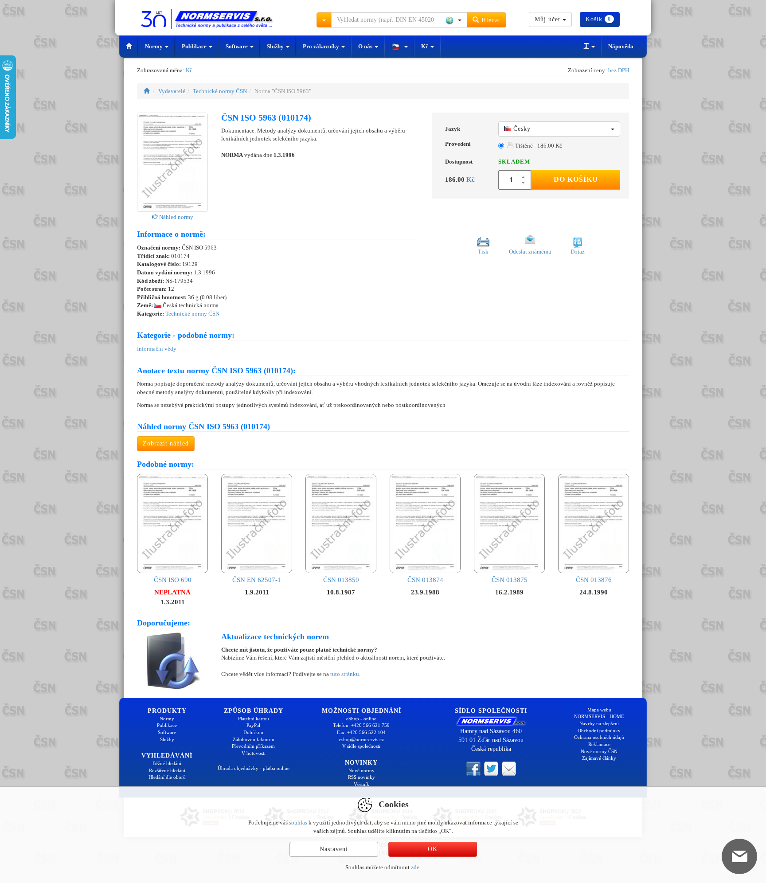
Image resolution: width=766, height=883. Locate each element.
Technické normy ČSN (220, 91)
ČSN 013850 (341, 579)
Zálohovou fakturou (253, 739)
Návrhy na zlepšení (599, 723)
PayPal (253, 725)
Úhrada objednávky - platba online (253, 768)
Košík (598, 19)
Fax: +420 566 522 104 (361, 732)
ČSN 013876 (594, 579)
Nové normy (361, 770)
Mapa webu (599, 709)
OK (433, 849)
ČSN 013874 (425, 579)
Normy (154, 46)
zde (415, 867)
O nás (366, 46)
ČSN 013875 (510, 579)
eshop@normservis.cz (361, 739)
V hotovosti (254, 753)
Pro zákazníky (321, 46)
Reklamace (599, 744)
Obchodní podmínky (599, 730)
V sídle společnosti (361, 746)
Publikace (195, 46)
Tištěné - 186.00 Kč (538, 145)
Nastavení (334, 849)
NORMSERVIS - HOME (599, 716)
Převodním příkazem (253, 746)
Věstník (361, 784)
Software (237, 46)
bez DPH (618, 70)
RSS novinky (361, 777)
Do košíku (576, 179)
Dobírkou (253, 732)
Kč (425, 46)
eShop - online (361, 718)
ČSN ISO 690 (173, 579)
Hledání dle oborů (167, 777)
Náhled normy (175, 217)
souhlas (298, 822)
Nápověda (620, 46)
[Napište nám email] (509, 768)
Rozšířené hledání (167, 770)
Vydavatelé (171, 91)
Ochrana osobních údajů (599, 737)
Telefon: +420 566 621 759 (361, 725)
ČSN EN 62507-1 (256, 579)
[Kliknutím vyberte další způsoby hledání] (324, 19)
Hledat (489, 20)
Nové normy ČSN (599, 751)
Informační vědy (156, 348)
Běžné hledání (166, 763)
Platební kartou (253, 718)
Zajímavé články (599, 758)
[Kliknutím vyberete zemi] (453, 19)
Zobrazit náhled (166, 443)
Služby (276, 46)
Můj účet (549, 19)
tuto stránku (344, 674)
